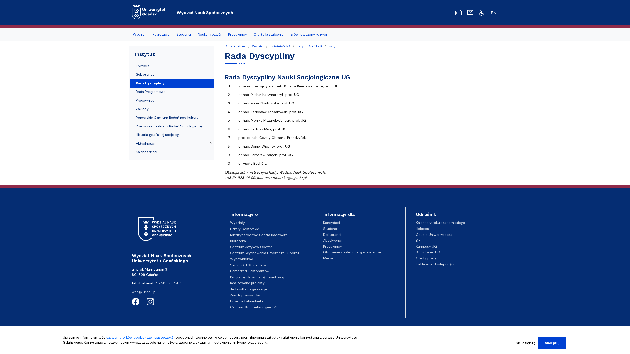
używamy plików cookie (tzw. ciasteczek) (139, 337)
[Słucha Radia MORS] (458, 12)
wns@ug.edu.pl (144, 292)
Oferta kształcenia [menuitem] (269, 34)
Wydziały (237, 223)
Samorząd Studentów (248, 265)
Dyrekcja (143, 66)
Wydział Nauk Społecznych (205, 12)
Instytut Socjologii (309, 46)
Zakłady (142, 109)
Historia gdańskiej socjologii (158, 135)
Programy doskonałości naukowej (257, 277)
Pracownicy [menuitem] (237, 34)
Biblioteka (238, 241)
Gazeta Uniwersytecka (434, 234)
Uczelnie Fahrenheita (246, 301)
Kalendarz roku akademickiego (440, 223)
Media (328, 258)
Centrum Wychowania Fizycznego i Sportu (264, 253)
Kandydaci (331, 223)
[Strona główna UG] (149, 8)
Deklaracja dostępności (435, 264)
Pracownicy (145, 100)
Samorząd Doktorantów (249, 271)
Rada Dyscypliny (150, 83)
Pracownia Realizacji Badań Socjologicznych (171, 126)
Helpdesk (423, 228)
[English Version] (494, 12)
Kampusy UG (426, 246)
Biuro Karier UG (428, 252)
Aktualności (145, 143)
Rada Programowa (151, 91)
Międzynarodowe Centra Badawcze (259, 235)
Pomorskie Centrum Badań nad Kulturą (167, 117)
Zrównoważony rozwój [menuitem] (308, 34)
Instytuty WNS (280, 46)
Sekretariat (145, 74)
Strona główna (236, 46)
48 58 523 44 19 (169, 283)
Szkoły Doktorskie (244, 229)
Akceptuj (552, 343)
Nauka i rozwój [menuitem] (209, 34)
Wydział (257, 46)
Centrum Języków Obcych (251, 247)
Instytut (334, 46)
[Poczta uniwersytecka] (470, 12)
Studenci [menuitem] (183, 34)
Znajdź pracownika (245, 295)
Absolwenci (332, 240)
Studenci (330, 228)
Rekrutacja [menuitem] (161, 34)
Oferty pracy (426, 258)
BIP (418, 240)
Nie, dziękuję (526, 343)
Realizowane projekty (247, 283)
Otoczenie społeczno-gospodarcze (352, 252)
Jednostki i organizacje (248, 289)
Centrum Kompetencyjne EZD (254, 307)
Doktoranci (332, 234)
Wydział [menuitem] (139, 34)
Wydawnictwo (241, 259)
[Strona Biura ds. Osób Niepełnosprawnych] (482, 12)
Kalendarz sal (146, 152)
